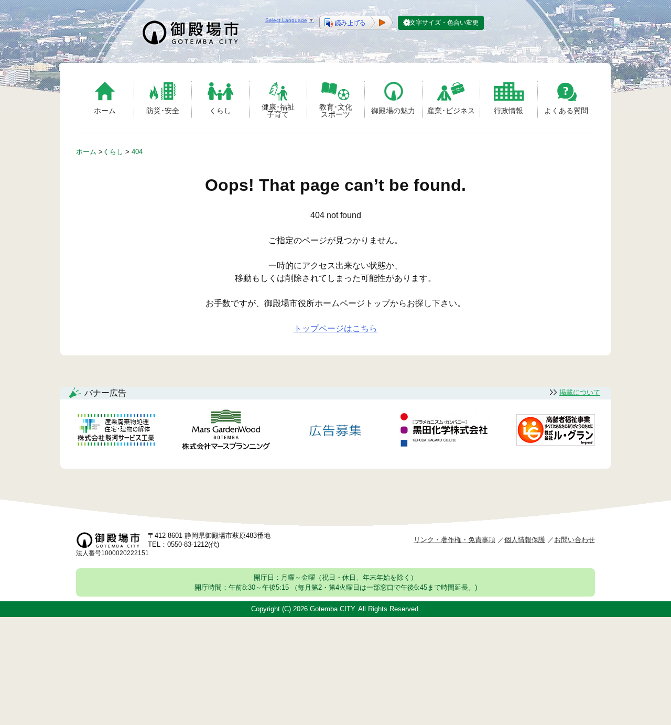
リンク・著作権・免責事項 (454, 540)
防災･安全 (162, 110)
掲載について (579, 392)
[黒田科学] (445, 431)
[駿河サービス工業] (116, 431)
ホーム (105, 110)
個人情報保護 (524, 540)
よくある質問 (566, 110)
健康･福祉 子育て (278, 110)
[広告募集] (335, 431)
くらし (220, 110)
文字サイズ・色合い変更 (444, 22)
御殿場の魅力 (393, 110)
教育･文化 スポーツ (335, 110)
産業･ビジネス (451, 110)
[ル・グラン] (555, 431)
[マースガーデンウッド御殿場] (226, 432)
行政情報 (508, 110)
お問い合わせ (574, 540)
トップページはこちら (335, 328)
